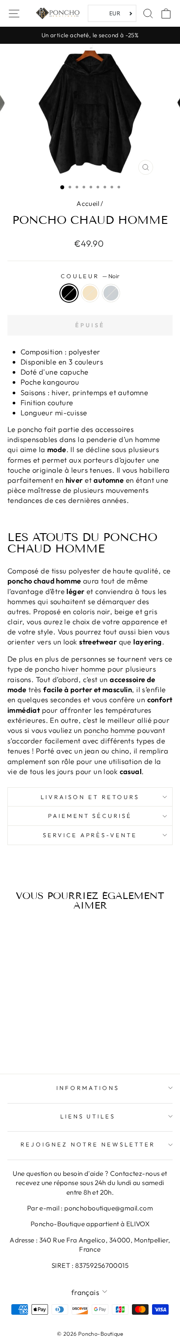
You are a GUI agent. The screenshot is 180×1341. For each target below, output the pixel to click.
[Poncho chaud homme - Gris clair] (48, 1033)
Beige (90, 293)
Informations (87, 1087)
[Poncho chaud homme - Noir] (28, 1033)
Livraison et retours (90, 796)
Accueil (87, 203)
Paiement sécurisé (90, 815)
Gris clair (111, 293)
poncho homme (109, 730)
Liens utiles (88, 1116)
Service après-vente (90, 835)
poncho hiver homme (70, 668)
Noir (69, 293)
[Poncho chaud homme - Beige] (38, 1033)
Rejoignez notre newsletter (88, 1144)
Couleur (90, 276)
